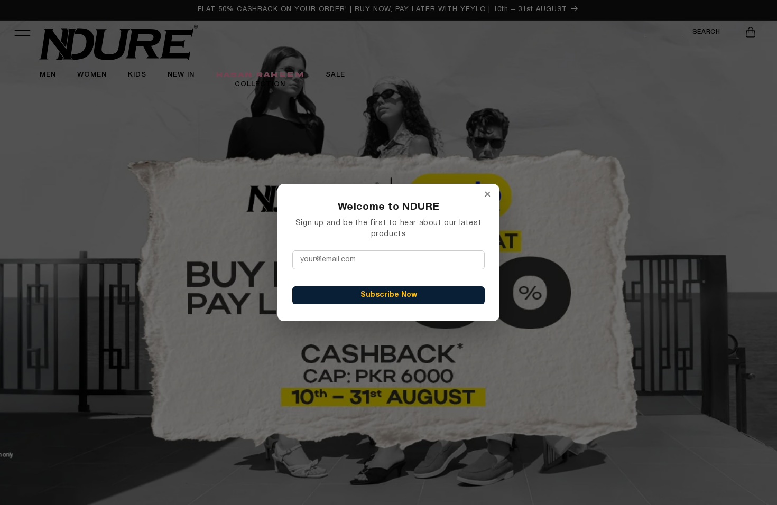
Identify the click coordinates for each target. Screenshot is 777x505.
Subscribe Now (388, 295)
